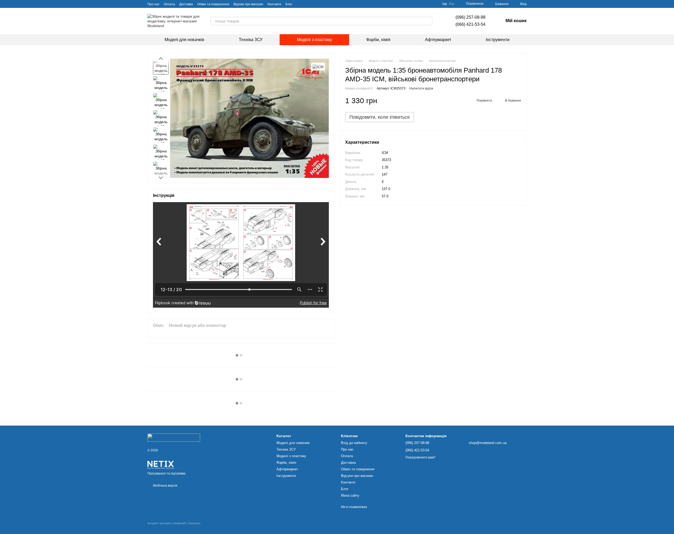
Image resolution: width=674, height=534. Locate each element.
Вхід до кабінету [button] (354, 443)
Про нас (153, 4)
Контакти (274, 4)
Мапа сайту (350, 495)
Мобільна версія (164, 485)
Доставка (186, 4)
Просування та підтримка (166, 473)
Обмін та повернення (213, 4)
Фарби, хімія (378, 39)
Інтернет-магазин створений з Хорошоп (173, 523)
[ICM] (318, 66)
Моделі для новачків (184, 39)
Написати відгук (421, 89)
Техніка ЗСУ (250, 39)
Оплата (169, 4)
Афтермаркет (438, 39)
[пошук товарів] (428, 21)
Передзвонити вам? (420, 457)
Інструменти (497, 39)
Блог (288, 4)
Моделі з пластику (314, 39)
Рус (451, 4)
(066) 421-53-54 (470, 24)
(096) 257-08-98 (470, 17)
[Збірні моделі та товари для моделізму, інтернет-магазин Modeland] (173, 437)
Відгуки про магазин (248, 4)
